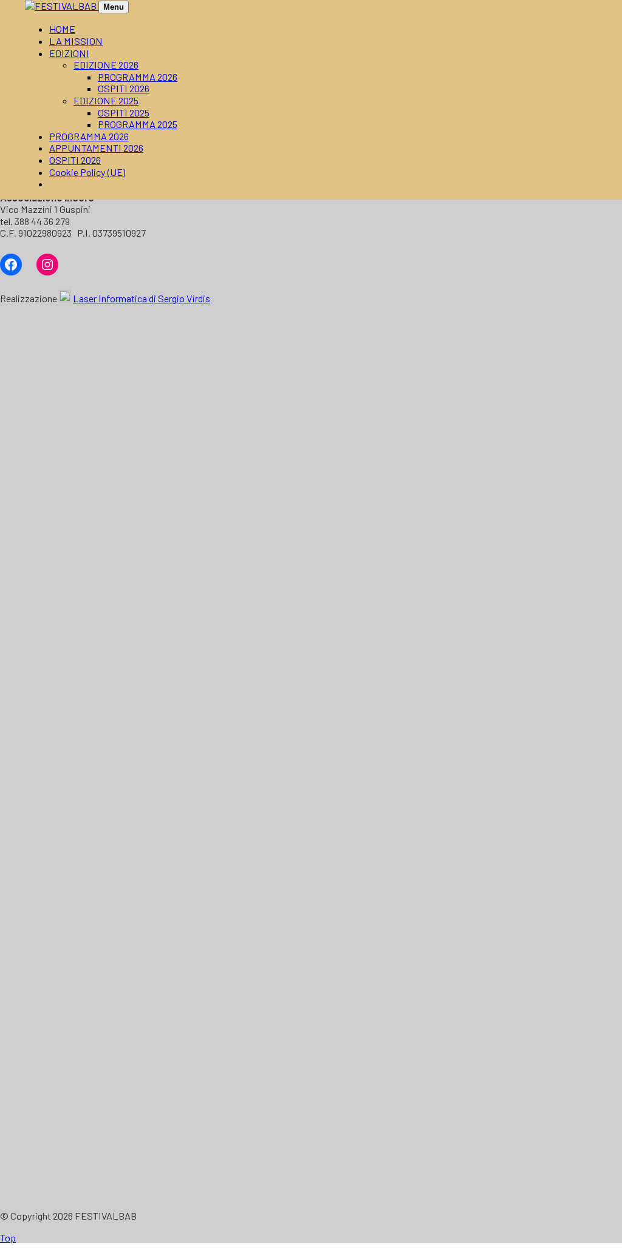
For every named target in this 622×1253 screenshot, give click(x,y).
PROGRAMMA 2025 (137, 124)
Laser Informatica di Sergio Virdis (141, 298)
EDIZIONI (69, 53)
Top (8, 1237)
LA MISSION (76, 41)
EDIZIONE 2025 (105, 100)
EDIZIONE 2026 (105, 64)
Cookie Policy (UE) (87, 172)
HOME (62, 29)
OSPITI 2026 (123, 88)
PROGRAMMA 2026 (137, 77)
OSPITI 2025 (123, 112)
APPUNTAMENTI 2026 (96, 148)
